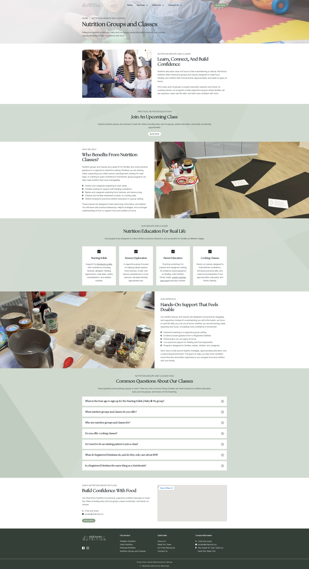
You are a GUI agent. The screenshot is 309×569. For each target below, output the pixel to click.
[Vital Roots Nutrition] (91, 5)
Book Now (220, 5)
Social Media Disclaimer (156, 562)
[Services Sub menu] (147, 5)
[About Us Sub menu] (163, 5)
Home (130, 5)
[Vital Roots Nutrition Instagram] (87, 548)
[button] (154, 401)
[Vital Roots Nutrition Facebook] (83, 548)
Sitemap (169, 562)
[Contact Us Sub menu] (181, 5)
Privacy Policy (142, 562)
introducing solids (104, 264)
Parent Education (173, 258)
